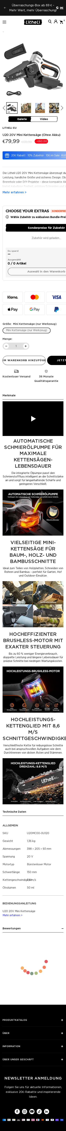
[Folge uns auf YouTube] (31, 1111)
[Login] (56, 22)
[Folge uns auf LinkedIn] (46, 1111)
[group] (12, 108)
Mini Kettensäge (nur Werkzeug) (26, 330)
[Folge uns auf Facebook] (17, 1111)
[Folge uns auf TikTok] (39, 1111)
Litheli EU (10, 128)
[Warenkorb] (61, 22)
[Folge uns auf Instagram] (24, 1111)
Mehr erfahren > (13, 915)
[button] (62, 108)
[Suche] (50, 22)
